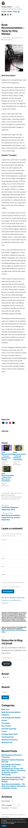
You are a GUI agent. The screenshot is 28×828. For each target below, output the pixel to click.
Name (3, 558)
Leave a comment (7, 39)
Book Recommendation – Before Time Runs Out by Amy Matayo (7, 477)
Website (3, 574)
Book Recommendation (9, 495)
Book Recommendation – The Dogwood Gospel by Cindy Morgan (13, 779)
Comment (4, 539)
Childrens (5, 715)
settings (12, 823)
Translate (14, 808)
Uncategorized (7, 737)
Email (3, 566)
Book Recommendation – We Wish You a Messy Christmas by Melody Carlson (13, 786)
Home (3, 11)
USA (18, 499)
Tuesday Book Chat (9, 734)
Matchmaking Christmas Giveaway (11, 756)
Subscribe (7, 664)
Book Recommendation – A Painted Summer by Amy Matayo (19, 456)
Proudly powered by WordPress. (17, 814)
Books (9, 11)
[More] (19, 12)
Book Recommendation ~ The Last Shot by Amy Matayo (7, 456)
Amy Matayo (6, 497)
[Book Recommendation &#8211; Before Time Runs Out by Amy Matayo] (6, 469)
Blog (15, 11)
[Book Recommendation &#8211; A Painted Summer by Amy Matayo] (18, 448)
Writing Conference (9, 740)
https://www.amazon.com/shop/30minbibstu (13, 631)
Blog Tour (5, 709)
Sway (15, 499)
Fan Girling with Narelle (11, 718)
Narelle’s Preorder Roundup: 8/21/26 (12, 761)
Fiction (4, 720)
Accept (4, 825)
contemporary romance (7, 499)
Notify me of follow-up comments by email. (13, 582)
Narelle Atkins (6, 7)
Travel (4, 731)
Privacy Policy (5, 816)
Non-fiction (6, 726)
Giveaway (5, 723)
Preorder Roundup (8, 729)
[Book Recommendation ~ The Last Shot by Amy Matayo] (6, 448)
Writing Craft (6, 742)
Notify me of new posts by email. (11, 586)
